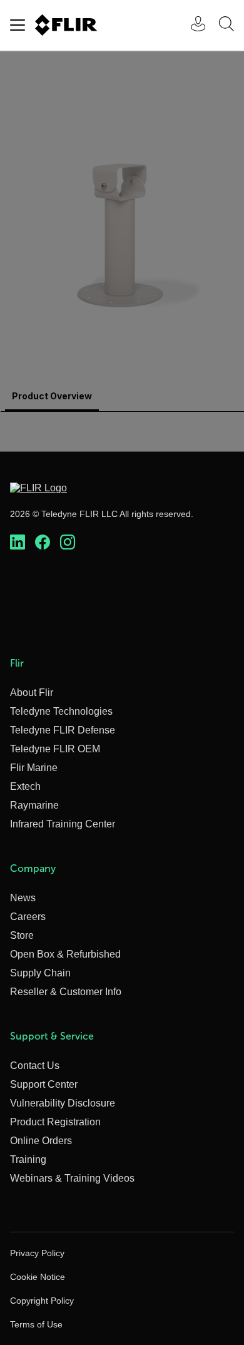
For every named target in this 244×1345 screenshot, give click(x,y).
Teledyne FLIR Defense (62, 730)
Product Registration (55, 1122)
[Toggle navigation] (17, 25)
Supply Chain (40, 973)
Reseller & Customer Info (65, 991)
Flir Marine (34, 767)
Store (22, 935)
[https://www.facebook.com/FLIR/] (42, 542)
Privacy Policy (37, 1253)
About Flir (31, 692)
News (23, 897)
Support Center (44, 1084)
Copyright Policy (42, 1301)
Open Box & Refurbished (65, 954)
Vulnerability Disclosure (62, 1103)
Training (28, 1159)
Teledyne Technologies (61, 711)
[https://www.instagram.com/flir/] (67, 542)
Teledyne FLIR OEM (55, 749)
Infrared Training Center (62, 824)
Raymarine (34, 805)
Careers (28, 916)
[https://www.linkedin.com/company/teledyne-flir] (17, 542)
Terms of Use (36, 1324)
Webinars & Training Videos (72, 1178)
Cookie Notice (37, 1277)
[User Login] (191, 25)
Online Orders (41, 1140)
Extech (25, 786)
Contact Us (34, 1065)
